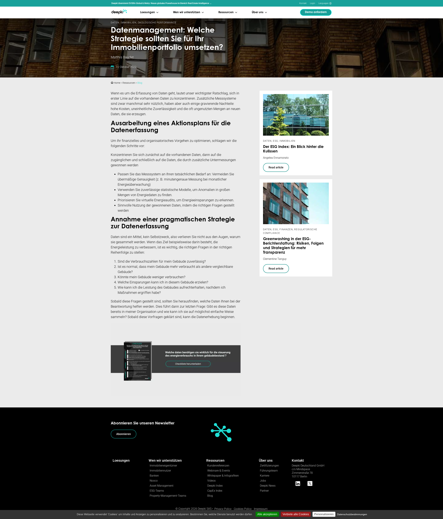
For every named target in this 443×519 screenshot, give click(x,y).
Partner (264, 490)
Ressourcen (129, 82)
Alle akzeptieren (267, 514)
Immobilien (128, 22)
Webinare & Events (218, 470)
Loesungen (121, 460)
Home (116, 82)
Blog (139, 82)
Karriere (264, 475)
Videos (211, 480)
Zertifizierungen (269, 465)
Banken (154, 475)
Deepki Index (215, 485)
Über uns (266, 460)
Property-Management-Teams (168, 495)
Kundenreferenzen (218, 465)
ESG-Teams (157, 490)
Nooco (154, 480)
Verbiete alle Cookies (296, 514)
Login (312, 3)
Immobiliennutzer (160, 470)
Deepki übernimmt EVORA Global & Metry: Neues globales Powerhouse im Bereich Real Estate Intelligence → (161, 3)
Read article (276, 167)
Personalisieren (324, 514)
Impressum (261, 509)
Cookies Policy (243, 509)
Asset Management (161, 485)
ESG (275, 140)
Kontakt (303, 3)
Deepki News (267, 485)
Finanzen (286, 229)
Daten (115, 22)
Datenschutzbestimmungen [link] (352, 514)
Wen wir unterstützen (165, 460)
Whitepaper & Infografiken (223, 475)
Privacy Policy (223, 509)
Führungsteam (269, 470)
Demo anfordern (316, 12)
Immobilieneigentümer (163, 465)
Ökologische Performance (157, 22)
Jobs (263, 480)
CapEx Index (214, 490)
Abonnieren (123, 434)
